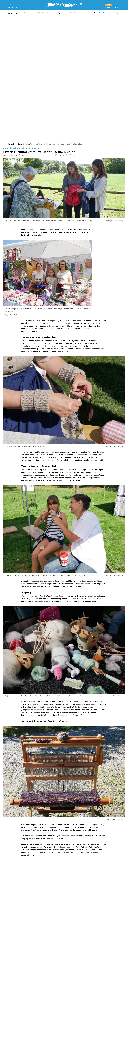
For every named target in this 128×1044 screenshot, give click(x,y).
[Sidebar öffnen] (10, 13)
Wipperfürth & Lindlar (25, 144)
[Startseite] (64, 5)
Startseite (11, 144)
